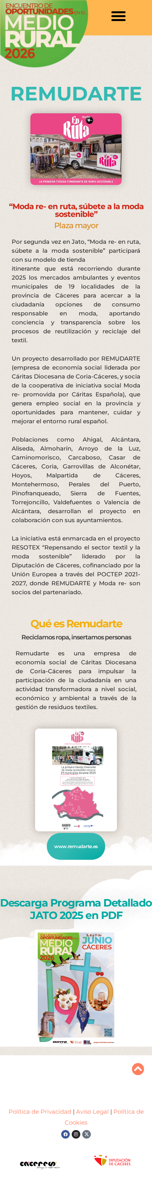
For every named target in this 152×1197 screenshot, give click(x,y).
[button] (118, 16)
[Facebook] (65, 1134)
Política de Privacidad (41, 1111)
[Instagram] (76, 1134)
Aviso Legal (92, 1111)
